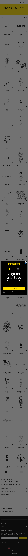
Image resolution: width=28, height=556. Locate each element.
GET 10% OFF (14, 288)
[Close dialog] (25, 263)
